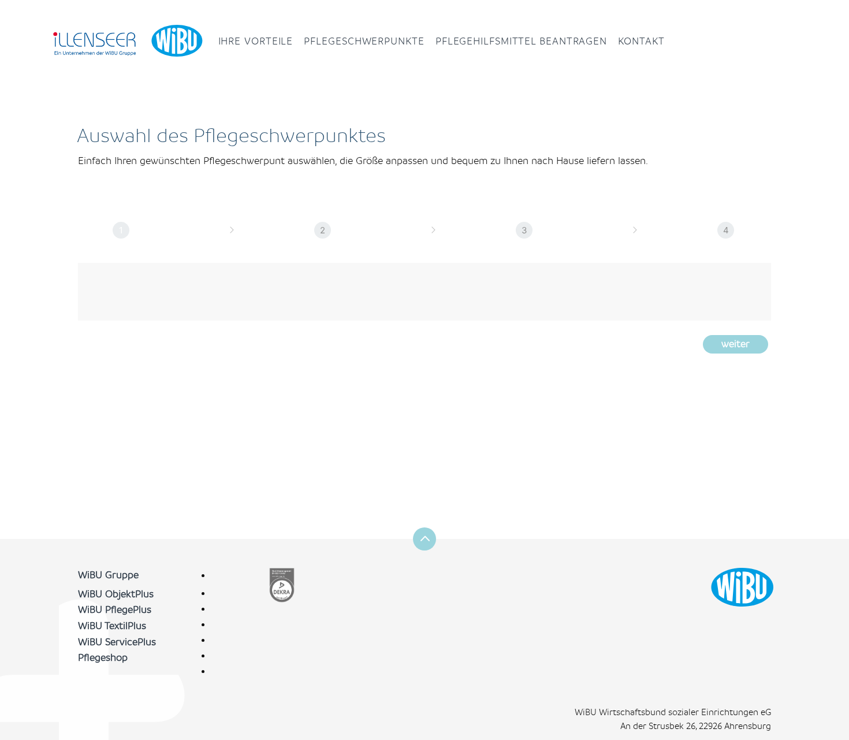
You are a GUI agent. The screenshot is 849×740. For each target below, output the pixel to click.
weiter (735, 344)
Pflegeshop (103, 657)
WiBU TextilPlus (112, 625)
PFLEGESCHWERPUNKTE (364, 41)
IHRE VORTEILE (255, 41)
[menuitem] (256, 41)
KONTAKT (641, 41)
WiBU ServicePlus (117, 642)
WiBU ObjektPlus (116, 594)
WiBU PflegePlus (114, 609)
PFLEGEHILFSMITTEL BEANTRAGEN (521, 41)
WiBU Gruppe (108, 575)
